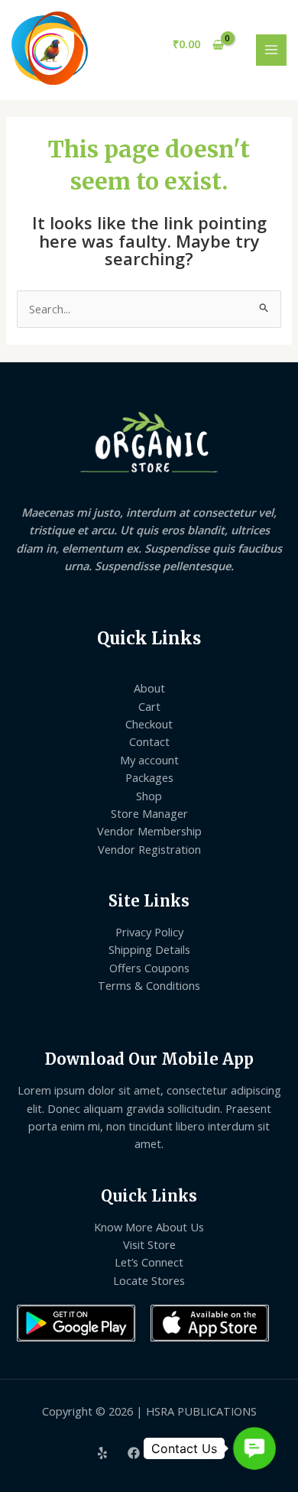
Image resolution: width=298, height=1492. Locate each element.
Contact (149, 741)
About (149, 688)
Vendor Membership (149, 830)
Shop (149, 795)
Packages (149, 777)
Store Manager (149, 813)
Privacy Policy (149, 931)
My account (149, 759)
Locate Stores (149, 1280)
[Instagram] (196, 1453)
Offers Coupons (149, 967)
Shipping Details (149, 949)
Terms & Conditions (149, 985)
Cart (149, 706)
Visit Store (149, 1244)
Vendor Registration (149, 849)
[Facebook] (134, 1453)
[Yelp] (102, 1453)
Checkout (149, 723)
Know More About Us (149, 1226)
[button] (254, 1448)
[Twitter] (165, 1453)
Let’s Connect (149, 1262)
